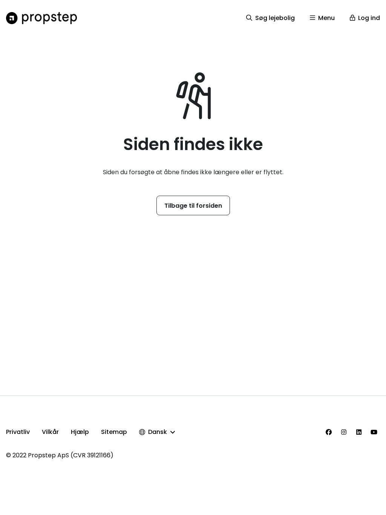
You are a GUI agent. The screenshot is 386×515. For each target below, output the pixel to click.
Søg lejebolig (275, 18)
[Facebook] (329, 432)
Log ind (369, 18)
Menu (326, 18)
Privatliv (18, 432)
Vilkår (50, 432)
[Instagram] (344, 432)
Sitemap (114, 432)
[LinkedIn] (359, 432)
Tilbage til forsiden (193, 205)
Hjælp (80, 432)
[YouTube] (374, 432)
